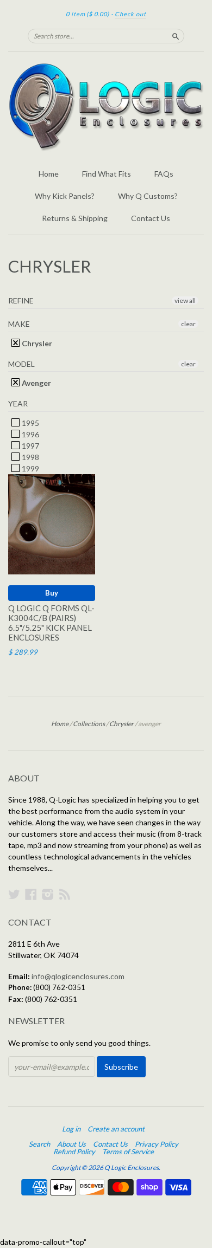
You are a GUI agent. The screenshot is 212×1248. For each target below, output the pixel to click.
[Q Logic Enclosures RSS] (65, 894)
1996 (29, 434)
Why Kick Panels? (65, 196)
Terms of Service (128, 1151)
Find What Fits (106, 173)
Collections (89, 724)
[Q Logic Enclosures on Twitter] (14, 894)
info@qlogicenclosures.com (78, 976)
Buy (51, 593)
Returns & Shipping (75, 218)
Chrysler (36, 343)
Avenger (35, 382)
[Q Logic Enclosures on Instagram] (48, 894)
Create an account (116, 1129)
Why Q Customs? (148, 196)
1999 (29, 468)
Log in (71, 1129)
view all (185, 300)
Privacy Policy (156, 1144)
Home (49, 173)
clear (188, 324)
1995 (29, 423)
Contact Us (150, 218)
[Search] (175, 36)
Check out (130, 13)
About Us (71, 1144)
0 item (87, 13)
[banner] (106, 107)
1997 (29, 445)
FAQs (163, 173)
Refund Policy (74, 1151)
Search (39, 1144)
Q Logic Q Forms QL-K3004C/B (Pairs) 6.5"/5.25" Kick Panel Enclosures (51, 622)
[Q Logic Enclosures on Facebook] (31, 894)
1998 (29, 457)
